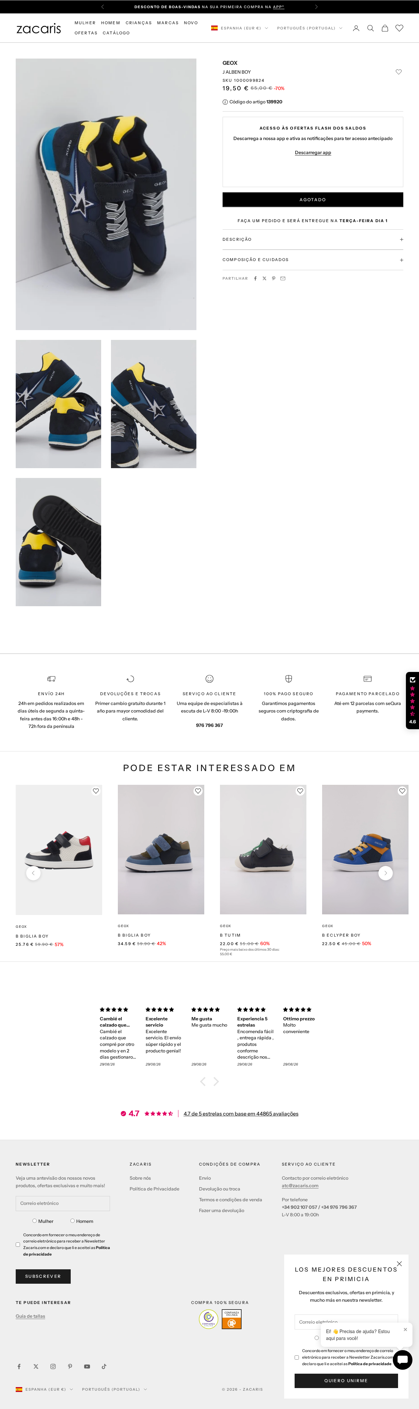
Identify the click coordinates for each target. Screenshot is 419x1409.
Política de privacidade (370, 1363)
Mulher (45, 1221)
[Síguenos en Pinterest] (70, 1366)
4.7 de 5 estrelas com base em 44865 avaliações (241, 1113)
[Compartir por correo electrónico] (282, 278)
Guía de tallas (30, 1316)
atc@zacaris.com (300, 1186)
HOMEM (110, 22)
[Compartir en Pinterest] (273, 278)
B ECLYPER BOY (341, 935)
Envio (205, 1178)
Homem (84, 1221)
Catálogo (116, 32)
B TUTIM (230, 935)
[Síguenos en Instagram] (53, 1366)
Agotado (313, 199)
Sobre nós (140, 1178)
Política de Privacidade (154, 1189)
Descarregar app (313, 152)
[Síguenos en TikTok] (104, 1366)
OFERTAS (86, 32)
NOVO (191, 22)
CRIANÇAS (139, 22)
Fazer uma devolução (221, 1210)
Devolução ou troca (219, 1189)
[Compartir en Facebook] (255, 278)
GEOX (230, 63)
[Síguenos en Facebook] (19, 1366)
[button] (204, 1081)
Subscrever (43, 1276)
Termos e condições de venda (230, 1200)
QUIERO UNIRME (346, 1380)
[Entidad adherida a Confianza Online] (220, 1319)
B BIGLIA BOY (32, 936)
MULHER (85, 22)
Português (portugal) (306, 28)
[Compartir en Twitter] (264, 278)
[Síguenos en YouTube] (87, 1366)
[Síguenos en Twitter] (36, 1366)
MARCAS (168, 22)
